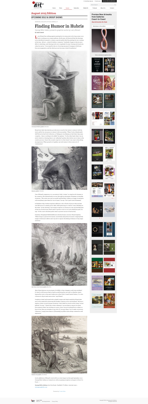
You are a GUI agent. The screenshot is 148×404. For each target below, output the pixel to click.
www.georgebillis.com (41, 387)
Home (54, 8)
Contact (112, 8)
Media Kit (85, 8)
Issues (67, 8)
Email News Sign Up (89, 1)
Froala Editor (62, 391)
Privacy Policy (55, 401)
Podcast (95, 8)
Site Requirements (46, 401)
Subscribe (76, 8)
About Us (103, 8)
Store (60, 8)
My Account (98, 1)
